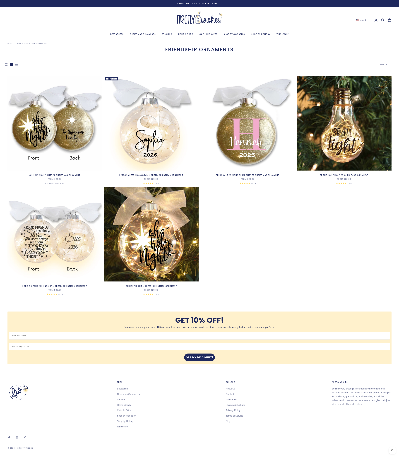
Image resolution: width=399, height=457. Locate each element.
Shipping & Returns (235, 405)
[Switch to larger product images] (6, 64)
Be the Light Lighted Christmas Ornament (344, 175)
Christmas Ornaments (143, 34)
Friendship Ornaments (36, 43)
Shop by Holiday (260, 34)
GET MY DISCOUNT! (199, 357)
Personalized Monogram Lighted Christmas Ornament (151, 175)
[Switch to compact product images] (16, 64)
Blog (228, 421)
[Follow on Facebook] (9, 437)
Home (10, 43)
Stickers (167, 34)
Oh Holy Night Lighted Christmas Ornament (151, 286)
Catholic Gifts (208, 34)
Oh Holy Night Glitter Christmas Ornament (54, 175)
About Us (230, 388)
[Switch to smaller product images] (11, 64)
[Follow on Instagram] (17, 437)
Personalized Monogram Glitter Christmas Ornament (247, 175)
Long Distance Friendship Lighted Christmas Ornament (54, 286)
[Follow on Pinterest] (25, 437)
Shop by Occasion (234, 34)
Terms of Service (234, 415)
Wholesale (282, 34)
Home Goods (185, 34)
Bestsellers (117, 34)
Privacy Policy (233, 410)
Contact (230, 394)
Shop (18, 43)
